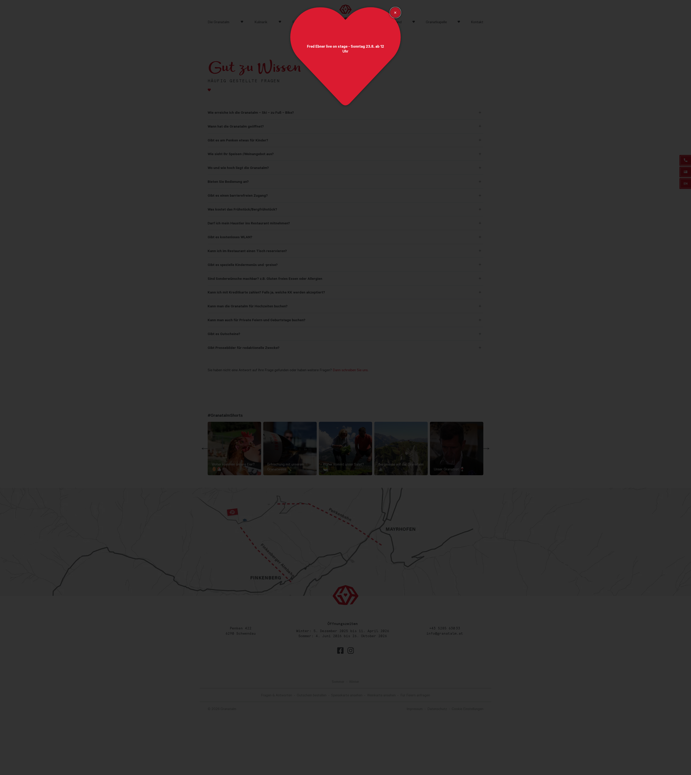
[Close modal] (395, 12)
